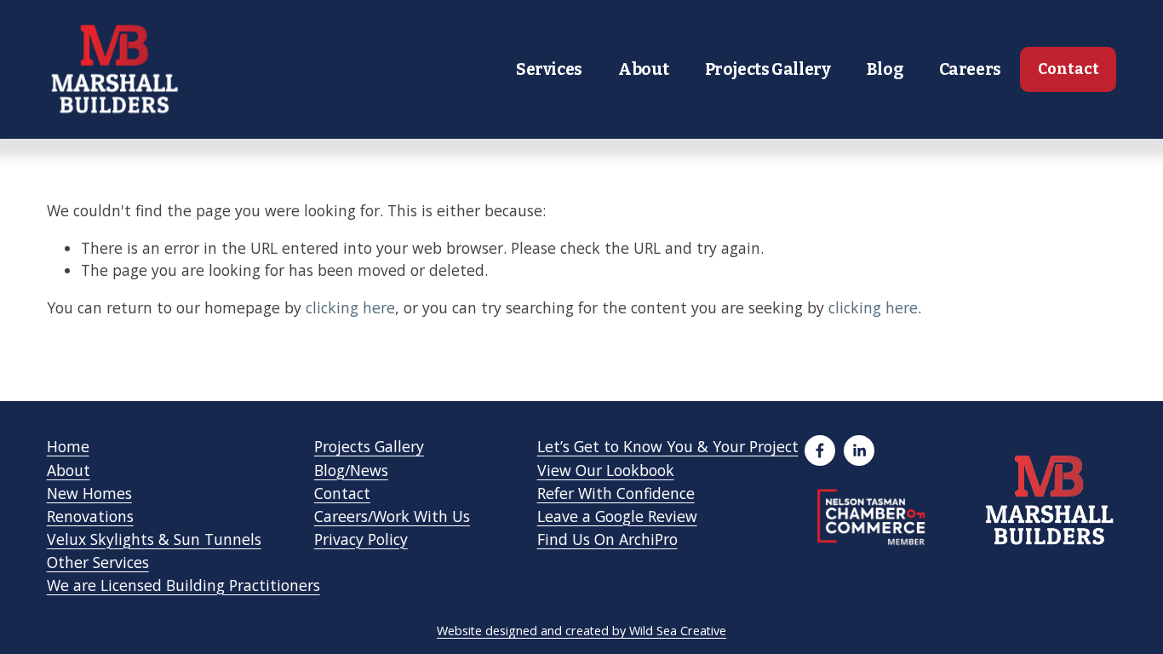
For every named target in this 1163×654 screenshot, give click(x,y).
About (643, 69)
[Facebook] (820, 450)
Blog (884, 69)
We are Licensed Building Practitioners (183, 585)
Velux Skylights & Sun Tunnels (154, 539)
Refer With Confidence (616, 493)
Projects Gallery (768, 69)
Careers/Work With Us (392, 516)
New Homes (89, 493)
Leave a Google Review (617, 516)
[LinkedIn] (859, 450)
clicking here (350, 307)
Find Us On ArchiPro (607, 539)
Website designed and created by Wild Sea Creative (581, 630)
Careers (970, 69)
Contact (1068, 69)
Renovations (90, 516)
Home (68, 446)
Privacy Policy (361, 539)
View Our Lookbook (605, 470)
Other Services (98, 562)
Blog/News (351, 470)
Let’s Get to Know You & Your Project (668, 446)
